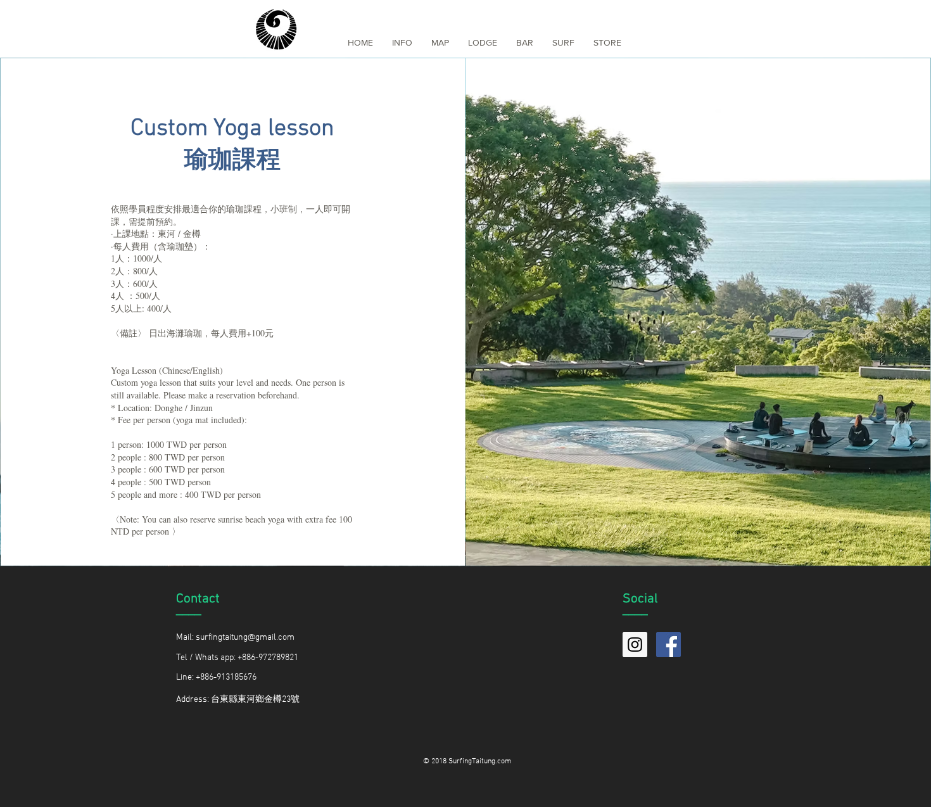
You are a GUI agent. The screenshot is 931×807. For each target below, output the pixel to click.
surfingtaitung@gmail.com (245, 637)
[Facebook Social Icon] (668, 644)
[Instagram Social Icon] (635, 644)
